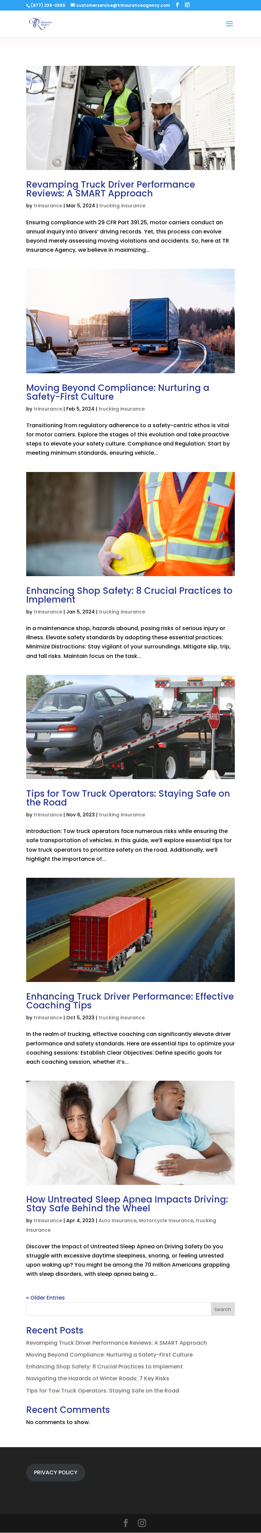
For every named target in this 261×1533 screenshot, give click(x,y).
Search (222, 1309)
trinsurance (48, 205)
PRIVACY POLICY (55, 1472)
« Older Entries (45, 1298)
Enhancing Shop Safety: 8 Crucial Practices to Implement (129, 595)
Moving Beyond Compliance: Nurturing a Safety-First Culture (117, 392)
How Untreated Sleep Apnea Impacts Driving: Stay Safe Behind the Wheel (127, 1203)
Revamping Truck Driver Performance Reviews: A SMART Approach (110, 189)
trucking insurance (122, 205)
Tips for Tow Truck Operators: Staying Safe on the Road (128, 798)
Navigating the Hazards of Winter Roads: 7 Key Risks (97, 1378)
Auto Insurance (118, 1220)
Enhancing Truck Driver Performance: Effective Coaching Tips (130, 1000)
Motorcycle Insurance (166, 1220)
